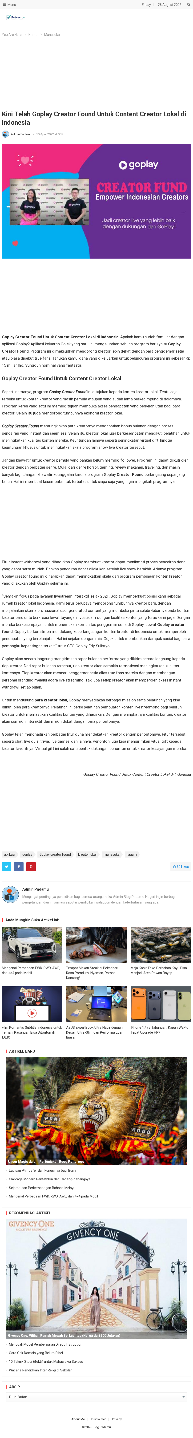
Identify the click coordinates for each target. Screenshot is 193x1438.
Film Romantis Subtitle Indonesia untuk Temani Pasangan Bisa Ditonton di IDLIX (32, 1032)
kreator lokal (87, 854)
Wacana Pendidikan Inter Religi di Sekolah (40, 1370)
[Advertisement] (96, 75)
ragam (132, 854)
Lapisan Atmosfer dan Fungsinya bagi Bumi (42, 1170)
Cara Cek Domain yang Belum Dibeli (36, 1353)
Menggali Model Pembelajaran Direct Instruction (45, 1344)
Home (32, 35)
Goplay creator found (55, 854)
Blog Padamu (102, 1427)
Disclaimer (98, 1419)
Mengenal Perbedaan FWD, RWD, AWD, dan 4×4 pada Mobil (53, 1196)
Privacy (117, 1419)
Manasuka (52, 35)
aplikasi (9, 854)
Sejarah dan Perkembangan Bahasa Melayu (42, 1188)
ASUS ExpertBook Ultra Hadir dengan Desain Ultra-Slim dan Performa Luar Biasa (94, 1032)
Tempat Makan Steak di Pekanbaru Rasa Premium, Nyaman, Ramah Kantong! (92, 973)
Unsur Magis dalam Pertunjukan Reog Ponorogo (46, 1161)
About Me (78, 1419)
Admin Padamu (21, 134)
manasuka (112, 854)
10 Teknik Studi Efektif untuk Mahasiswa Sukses (46, 1361)
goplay (27, 854)
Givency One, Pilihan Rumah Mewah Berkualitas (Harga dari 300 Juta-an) (64, 1335)
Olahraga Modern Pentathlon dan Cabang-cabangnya (49, 1179)
